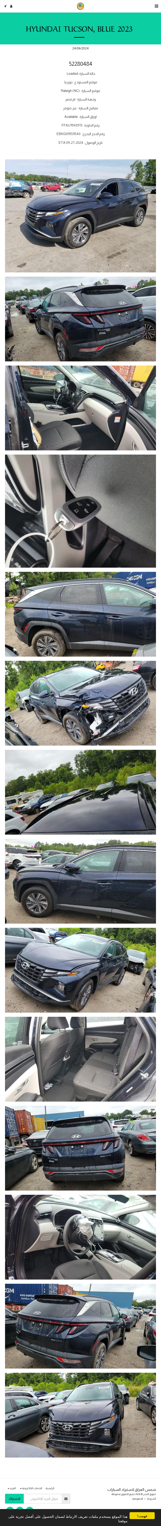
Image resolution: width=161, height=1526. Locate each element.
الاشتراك (14, 1498)
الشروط (151, 1498)
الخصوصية (137, 1498)
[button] (156, 6)
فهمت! (142, 1515)
